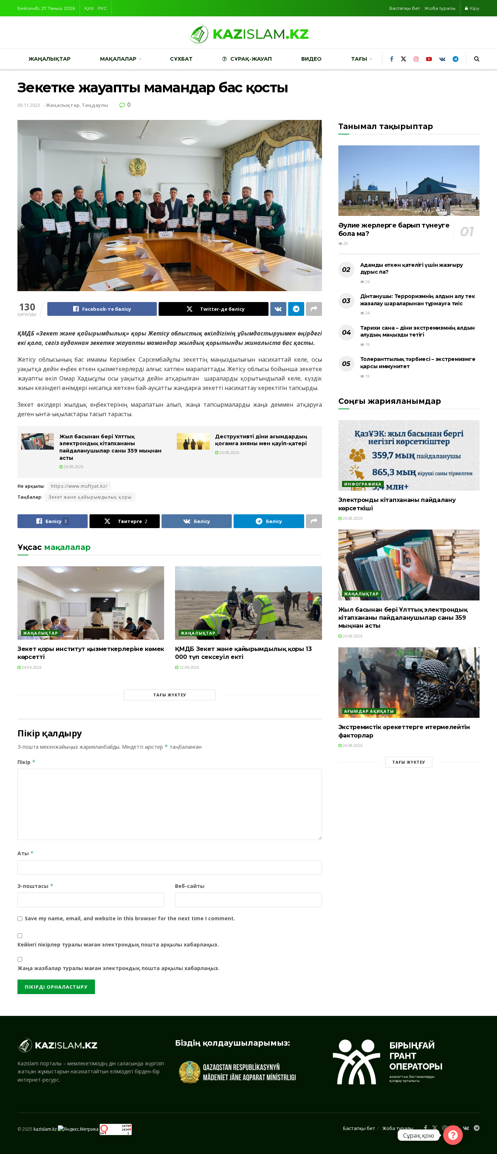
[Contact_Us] (453, 1135)
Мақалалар (118, 59)
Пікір (26, 762)
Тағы (359, 59)
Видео (311, 59)
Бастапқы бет (404, 8)
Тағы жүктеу (169, 694)
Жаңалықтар (49, 59)
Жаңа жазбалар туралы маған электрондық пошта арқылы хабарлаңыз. (118, 968)
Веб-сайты (189, 885)
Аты (25, 853)
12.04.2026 (188, 667)
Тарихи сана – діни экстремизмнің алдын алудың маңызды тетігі (417, 331)
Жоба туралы (440, 8)
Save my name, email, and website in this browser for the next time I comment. (130, 918)
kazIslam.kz (45, 1129)
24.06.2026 (31, 667)
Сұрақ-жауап (251, 59)
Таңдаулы (95, 105)
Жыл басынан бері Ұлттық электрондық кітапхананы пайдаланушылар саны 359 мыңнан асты (110, 447)
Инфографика (363, 484)
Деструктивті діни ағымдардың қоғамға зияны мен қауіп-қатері (261, 440)
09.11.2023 (28, 105)
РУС (102, 8)
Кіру (474, 8)
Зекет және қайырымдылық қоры (90, 497)
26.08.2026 (73, 466)
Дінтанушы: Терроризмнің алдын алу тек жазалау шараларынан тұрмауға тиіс (417, 300)
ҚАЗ (89, 8)
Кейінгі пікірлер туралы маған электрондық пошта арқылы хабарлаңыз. (118, 944)
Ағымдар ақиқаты (369, 711)
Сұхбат (181, 59)
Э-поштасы (35, 885)
